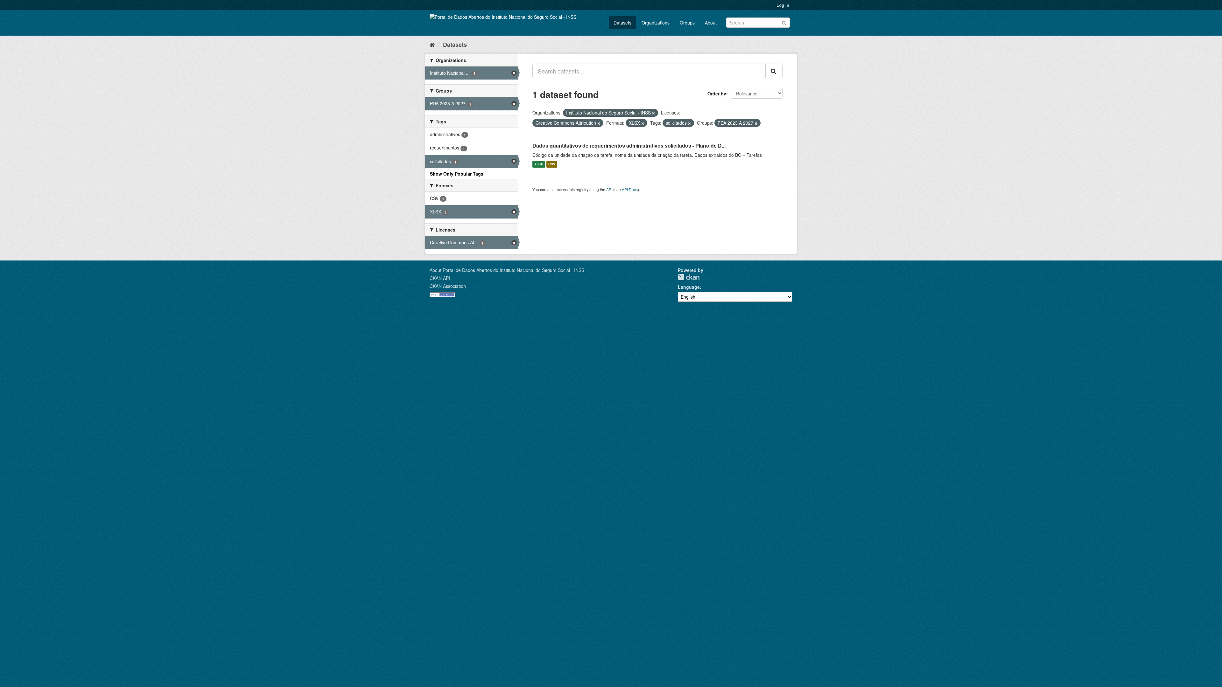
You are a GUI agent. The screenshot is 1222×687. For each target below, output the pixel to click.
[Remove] (653, 112)
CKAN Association (448, 286)
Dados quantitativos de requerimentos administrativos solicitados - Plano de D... (629, 145)
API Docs (630, 189)
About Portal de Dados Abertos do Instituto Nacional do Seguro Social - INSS (507, 270)
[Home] (432, 44)
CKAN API (440, 278)
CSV (551, 164)
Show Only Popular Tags (456, 173)
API (609, 189)
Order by (716, 93)
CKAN (688, 277)
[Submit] (784, 22)
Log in (782, 5)
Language (689, 287)
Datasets (622, 22)
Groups (687, 22)
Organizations (656, 22)
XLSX (538, 164)
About (711, 22)
